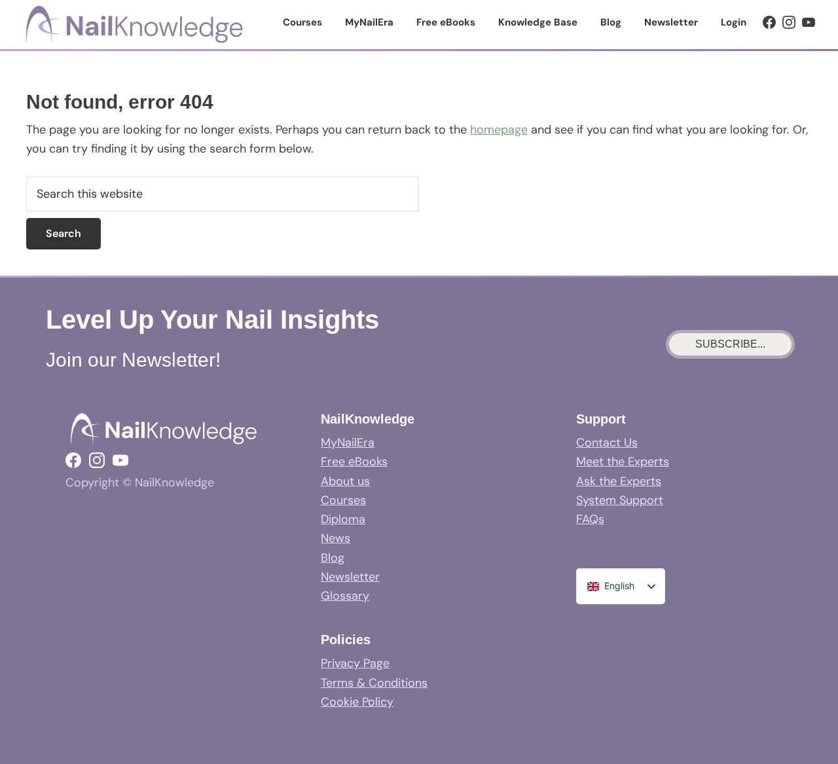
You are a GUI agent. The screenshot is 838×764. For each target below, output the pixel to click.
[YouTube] (808, 22)
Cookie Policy (357, 702)
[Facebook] (769, 22)
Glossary (345, 596)
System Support (619, 500)
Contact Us (607, 442)
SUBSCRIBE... (730, 344)
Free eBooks (354, 461)
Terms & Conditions (374, 683)
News (335, 538)
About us (345, 481)
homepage (499, 129)
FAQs (590, 519)
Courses (343, 500)
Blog (332, 558)
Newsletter (350, 577)
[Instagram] (789, 22)
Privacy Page (355, 663)
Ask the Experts (618, 481)
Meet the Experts (622, 461)
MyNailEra (347, 442)
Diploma (343, 519)
